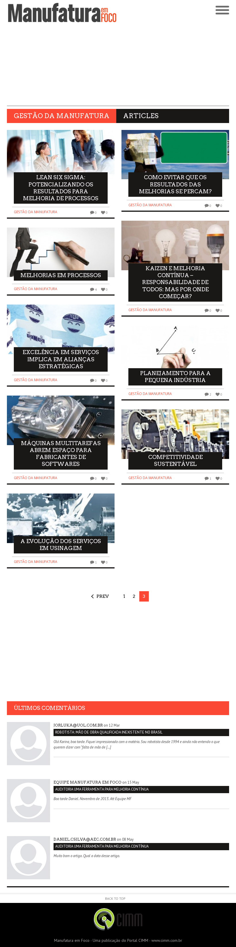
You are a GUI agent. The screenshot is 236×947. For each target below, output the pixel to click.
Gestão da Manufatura (35, 211)
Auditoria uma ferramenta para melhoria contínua (102, 789)
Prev (102, 596)
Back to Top (115, 898)
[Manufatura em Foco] (62, 13)
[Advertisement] (118, 65)
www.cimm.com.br (166, 940)
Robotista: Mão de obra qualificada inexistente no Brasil (108, 732)
